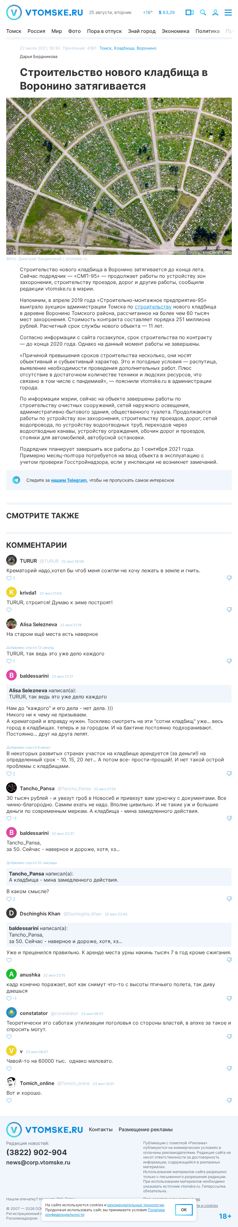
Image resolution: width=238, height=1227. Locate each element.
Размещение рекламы (146, 1129)
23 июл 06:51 (92, 1014)
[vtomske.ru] (44, 12)
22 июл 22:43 (116, 914)
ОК (184, 1209)
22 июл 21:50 (105, 789)
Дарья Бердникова (38, 56)
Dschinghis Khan (40, 913)
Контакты (100, 1129)
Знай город (142, 31)
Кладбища (124, 48)
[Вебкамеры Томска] (190, 12)
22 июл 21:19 (71, 625)
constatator (34, 1013)
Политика (208, 31)
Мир (56, 31)
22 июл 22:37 (63, 833)
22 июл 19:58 (73, 561)
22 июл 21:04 (51, 593)
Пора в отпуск (104, 31)
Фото (74, 31)
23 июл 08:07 (37, 1052)
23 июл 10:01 (103, 1084)
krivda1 (28, 593)
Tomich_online (37, 1083)
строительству (153, 306)
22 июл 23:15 (54, 975)
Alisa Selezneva (38, 624)
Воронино (146, 48)
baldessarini (34, 676)
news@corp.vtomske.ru (38, 1162)
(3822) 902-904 (36, 1152)
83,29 (167, 12)
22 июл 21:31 (62, 676)
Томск (13, 31)
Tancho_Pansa (37, 788)
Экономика (175, 31)
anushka (30, 975)
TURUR (28, 561)
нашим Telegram (69, 480)
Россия (36, 31)
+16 (147, 12)
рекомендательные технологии (135, 1205)
